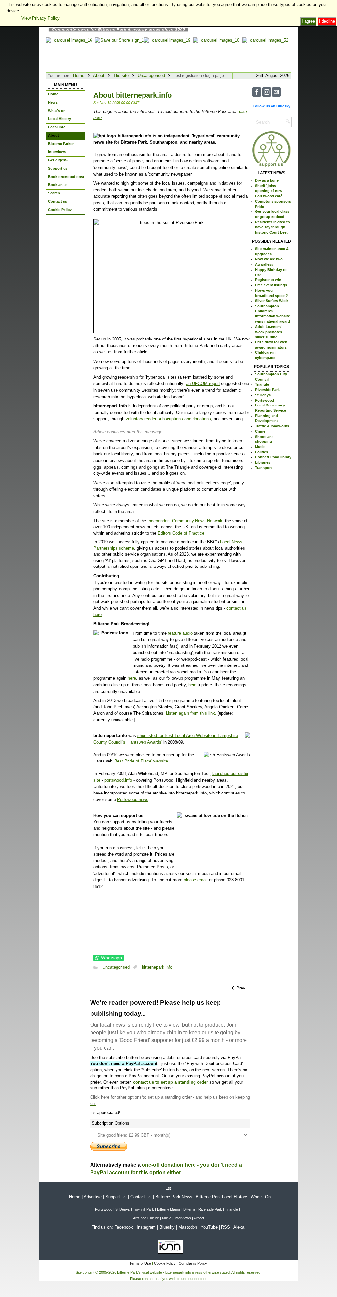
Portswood (264, 400)
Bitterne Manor (168, 1209)
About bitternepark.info (132, 95)
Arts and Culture (146, 1218)
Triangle (262, 384)
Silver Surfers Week (271, 301)
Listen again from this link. (191, 713)
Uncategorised (151, 75)
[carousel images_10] (217, 53)
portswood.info (118, 780)
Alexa (239, 1227)
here (132, 678)
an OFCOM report (203, 383)
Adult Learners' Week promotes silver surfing (268, 332)
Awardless (264, 264)
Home (78, 75)
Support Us (116, 1196)
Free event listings (271, 285)
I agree (308, 21)
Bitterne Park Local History (221, 1196)
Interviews (182, 1218)
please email (196, 879)
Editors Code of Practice (181, 533)
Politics (261, 452)
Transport (263, 468)
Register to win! (269, 280)
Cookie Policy (165, 1263)
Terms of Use (140, 1263)
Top (168, 1188)
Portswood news (132, 799)
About (98, 75)
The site (121, 75)
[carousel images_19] (168, 53)
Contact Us (141, 1196)
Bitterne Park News (173, 1196)
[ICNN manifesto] (168, 1248)
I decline (327, 21)
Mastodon (187, 1227)
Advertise (93, 1196)
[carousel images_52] (266, 53)
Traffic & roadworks (272, 426)
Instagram (146, 1227)
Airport (199, 1218)
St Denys (263, 395)
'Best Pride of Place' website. (140, 761)
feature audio (180, 633)
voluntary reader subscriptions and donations (168, 418)
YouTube (209, 1227)
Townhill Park (143, 1209)
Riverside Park (267, 390)
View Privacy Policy (40, 18)
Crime (260, 431)
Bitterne (189, 1209)
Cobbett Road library (273, 457)
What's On (261, 1196)
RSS (226, 1227)
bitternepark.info (157, 967)
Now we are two (269, 259)
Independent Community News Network (184, 520)
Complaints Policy (193, 1263)
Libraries (262, 462)
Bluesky (167, 1227)
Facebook (123, 1227)
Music (260, 447)
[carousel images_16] (70, 53)
